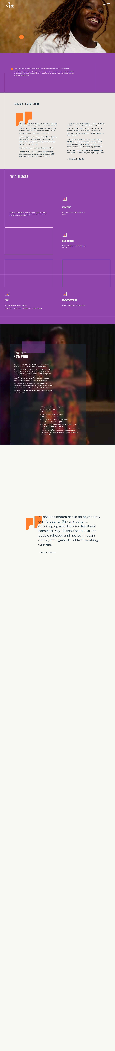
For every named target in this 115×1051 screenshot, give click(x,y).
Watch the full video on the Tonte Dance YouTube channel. (23, 308)
